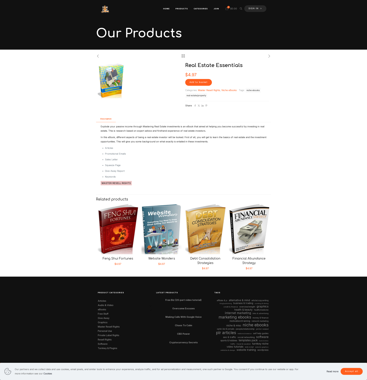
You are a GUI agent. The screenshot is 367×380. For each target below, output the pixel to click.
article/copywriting (260, 300)
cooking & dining (262, 303)
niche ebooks (253, 90)
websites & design (227, 350)
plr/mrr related (262, 329)
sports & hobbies (228, 340)
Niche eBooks (229, 90)
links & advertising (261, 313)
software (262, 337)
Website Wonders (161, 258)
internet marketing (238, 313)
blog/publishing (226, 303)
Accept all (351, 371)
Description (106, 119)
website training (246, 349)
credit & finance (230, 307)
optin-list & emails (225, 329)
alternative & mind (239, 300)
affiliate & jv (222, 300)
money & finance (261, 317)
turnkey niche (260, 343)
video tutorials (235, 346)
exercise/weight (247, 306)
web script (249, 347)
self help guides (261, 333)
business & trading (243, 303)
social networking (246, 337)
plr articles (226, 332)
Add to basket (199, 82)
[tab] (106, 119)
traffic (233, 344)
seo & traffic (229, 337)
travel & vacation (244, 344)
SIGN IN (254, 8)
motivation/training (240, 320)
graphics (263, 306)
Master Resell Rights (209, 90)
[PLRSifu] (105, 8)
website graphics (262, 347)
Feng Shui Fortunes (118, 258)
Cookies (47, 373)
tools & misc (264, 341)
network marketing (260, 321)
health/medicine (261, 310)
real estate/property (196, 95)
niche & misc (233, 325)
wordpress (263, 350)
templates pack (248, 340)
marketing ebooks (235, 317)
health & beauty (243, 309)
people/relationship (245, 329)
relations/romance (245, 334)
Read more (332, 371)
